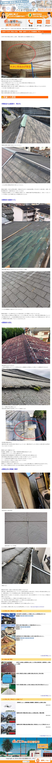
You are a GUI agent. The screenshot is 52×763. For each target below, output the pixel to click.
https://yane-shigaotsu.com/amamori (37, 606)
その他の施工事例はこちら (45, 655)
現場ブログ (7, 28)
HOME (2, 28)
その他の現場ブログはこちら (45, 735)
